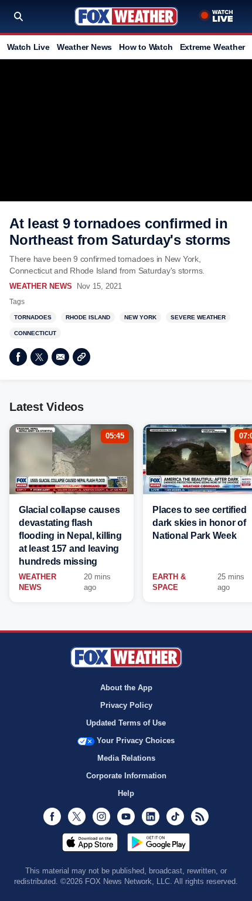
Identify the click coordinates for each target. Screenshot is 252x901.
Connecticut (35, 333)
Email (60, 357)
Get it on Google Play (158, 842)
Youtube (126, 816)
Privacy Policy (126, 705)
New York (140, 317)
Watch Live (28, 47)
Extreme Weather (213, 47)
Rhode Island (88, 317)
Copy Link (81, 357)
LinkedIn (150, 816)
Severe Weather (198, 317)
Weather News (84, 47)
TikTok (175, 816)
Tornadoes (33, 317)
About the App (126, 687)
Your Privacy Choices (136, 740)
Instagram (101, 816)
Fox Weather (126, 16)
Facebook (18, 357)
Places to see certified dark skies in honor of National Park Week (199, 523)
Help (126, 793)
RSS (200, 816)
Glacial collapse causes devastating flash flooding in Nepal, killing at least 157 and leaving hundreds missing (70, 535)
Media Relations (126, 758)
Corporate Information (126, 775)
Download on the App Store (90, 842)
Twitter (39, 357)
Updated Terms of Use (126, 722)
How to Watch (145, 47)
